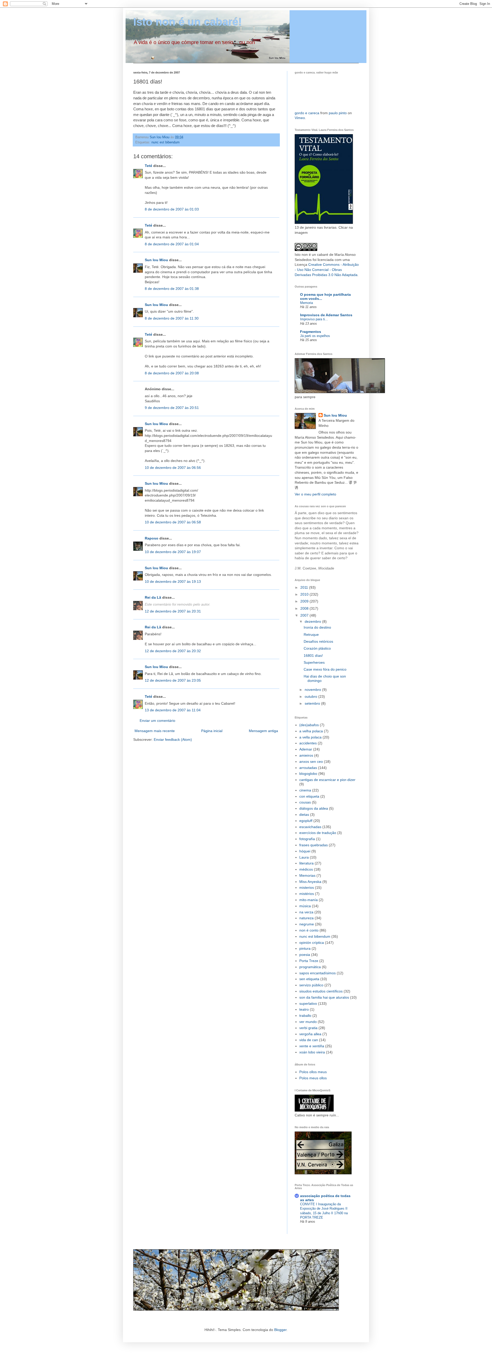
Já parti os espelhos (315, 336)
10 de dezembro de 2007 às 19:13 (173, 581)
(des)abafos (309, 725)
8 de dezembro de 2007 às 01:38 (172, 289)
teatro (304, 1009)
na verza (306, 912)
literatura (306, 863)
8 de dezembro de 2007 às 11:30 (172, 318)
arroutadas (308, 768)
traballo (305, 1015)
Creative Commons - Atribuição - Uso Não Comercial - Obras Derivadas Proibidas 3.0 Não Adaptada (327, 269)
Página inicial (211, 731)
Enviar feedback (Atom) (173, 739)
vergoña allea (310, 1034)
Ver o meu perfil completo (315, 494)
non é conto (309, 930)
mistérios (306, 894)
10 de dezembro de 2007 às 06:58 (173, 522)
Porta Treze (308, 961)
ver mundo (308, 1022)
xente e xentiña (311, 1046)
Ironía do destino (317, 627)
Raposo (151, 538)
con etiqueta (309, 796)
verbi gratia (308, 1028)
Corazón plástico (317, 648)
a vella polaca (310, 737)
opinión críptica (311, 943)
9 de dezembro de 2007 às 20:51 (172, 408)
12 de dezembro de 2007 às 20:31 (173, 611)
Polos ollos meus (313, 1072)
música (305, 906)
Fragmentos (310, 332)
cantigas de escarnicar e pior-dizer (327, 780)
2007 (305, 615)
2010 (305, 594)
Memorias (307, 875)
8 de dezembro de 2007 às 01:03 (172, 209)
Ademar (305, 749)
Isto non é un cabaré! (187, 22)
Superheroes (314, 662)
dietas (304, 814)
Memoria (306, 303)
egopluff (305, 821)
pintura (305, 948)
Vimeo (300, 118)
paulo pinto (338, 113)
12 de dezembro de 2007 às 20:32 (173, 651)
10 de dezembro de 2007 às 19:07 (173, 552)
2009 (305, 601)
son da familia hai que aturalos (324, 997)
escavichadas (310, 827)
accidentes (308, 743)
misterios (306, 887)
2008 (305, 608)
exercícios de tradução (317, 833)
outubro (311, 696)
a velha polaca (311, 731)
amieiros (306, 755)
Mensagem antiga (263, 731)
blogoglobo (308, 774)
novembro (313, 690)
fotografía (307, 839)
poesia (304, 955)
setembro (313, 703)
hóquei (304, 851)
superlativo (308, 1003)
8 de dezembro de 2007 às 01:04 (172, 244)
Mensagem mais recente (155, 731)
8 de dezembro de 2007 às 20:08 (172, 373)
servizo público (311, 985)
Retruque (311, 634)
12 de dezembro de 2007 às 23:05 (173, 680)
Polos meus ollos (313, 1078)
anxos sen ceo (311, 761)
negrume (306, 924)
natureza (306, 918)
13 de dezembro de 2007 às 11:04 (173, 710)
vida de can (308, 1040)
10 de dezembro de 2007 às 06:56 (173, 468)
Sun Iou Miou (156, 260)
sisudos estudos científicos (321, 991)
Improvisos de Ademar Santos (326, 315)
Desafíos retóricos (318, 641)
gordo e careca (307, 113)
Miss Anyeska (310, 882)
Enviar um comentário (157, 721)
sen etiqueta (309, 979)
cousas (305, 802)
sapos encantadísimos (317, 973)
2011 (304, 587)
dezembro (313, 621)
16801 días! (313, 655)
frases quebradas (313, 845)
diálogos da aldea (313, 808)
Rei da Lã (153, 597)
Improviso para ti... (314, 319)
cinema (305, 790)
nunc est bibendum (165, 142)
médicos (306, 869)
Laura (304, 857)
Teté (148, 166)
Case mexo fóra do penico (325, 669)
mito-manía (308, 900)
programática (310, 967)
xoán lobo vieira (312, 1052)
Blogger (280, 1330)
